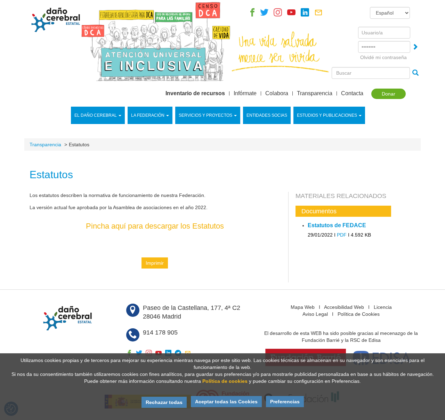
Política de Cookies (359, 314)
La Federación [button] (147, 115)
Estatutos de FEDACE (337, 225)
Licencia (383, 307)
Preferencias (285, 401)
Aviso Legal (315, 314)
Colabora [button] (276, 93)
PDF (342, 235)
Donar (388, 94)
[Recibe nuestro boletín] (318, 14)
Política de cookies (225, 381)
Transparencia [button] (314, 93)
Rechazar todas (164, 402)
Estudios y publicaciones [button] (327, 115)
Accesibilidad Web (344, 307)
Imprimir (155, 263)
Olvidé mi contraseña (383, 57)
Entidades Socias (266, 115)
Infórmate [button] (245, 93)
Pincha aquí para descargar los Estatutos (155, 226)
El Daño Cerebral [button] (95, 115)
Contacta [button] (352, 93)
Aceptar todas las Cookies (226, 401)
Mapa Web (303, 307)
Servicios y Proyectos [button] (205, 115)
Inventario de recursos (195, 93)
